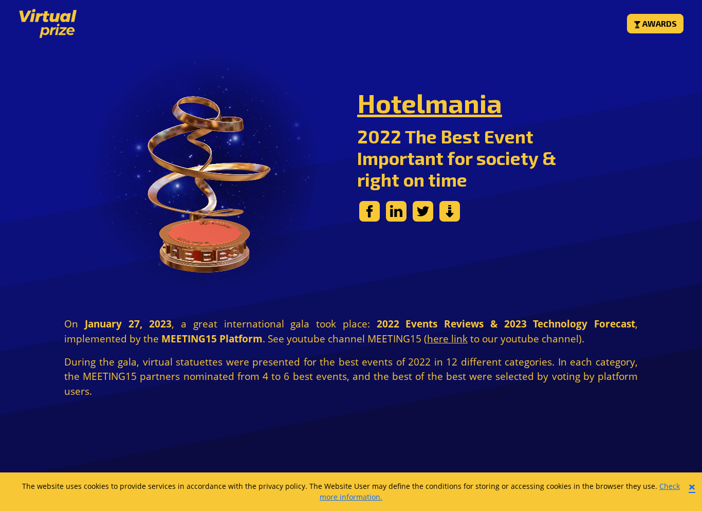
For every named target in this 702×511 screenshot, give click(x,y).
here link (447, 338)
